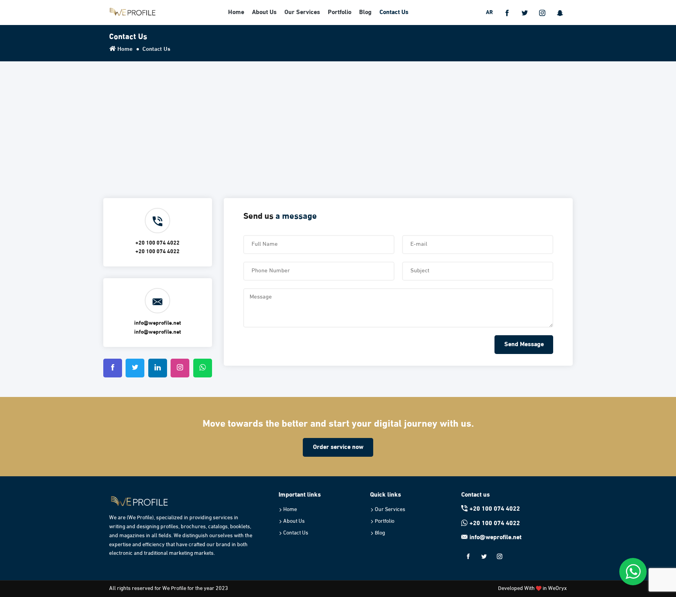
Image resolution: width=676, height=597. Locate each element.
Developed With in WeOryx (532, 589)
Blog (365, 12)
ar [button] (489, 13)
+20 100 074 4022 (494, 509)
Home (236, 12)
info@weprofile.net (495, 537)
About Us (264, 12)
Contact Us (393, 12)
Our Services (302, 12)
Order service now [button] (338, 447)
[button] (507, 12)
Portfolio (339, 12)
